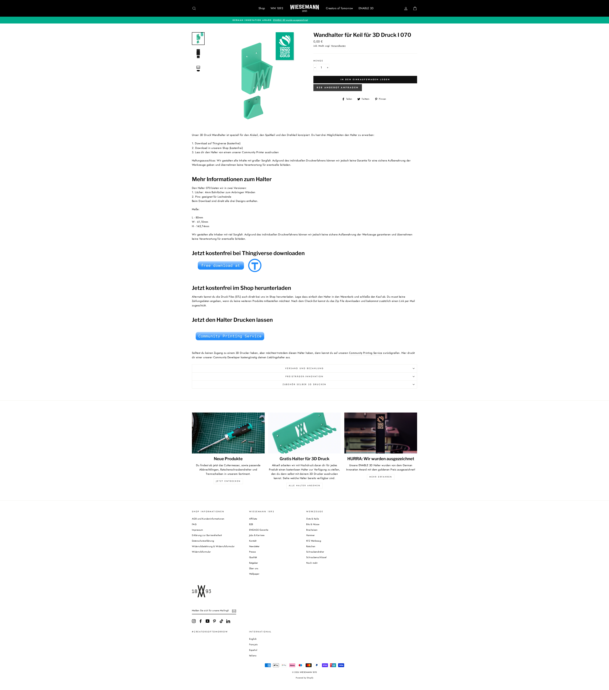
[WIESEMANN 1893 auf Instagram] (194, 621)
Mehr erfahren (380, 476)
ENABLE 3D (366, 8)
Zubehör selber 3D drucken (305, 384)
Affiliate (253, 518)
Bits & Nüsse (312, 524)
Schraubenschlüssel (316, 557)
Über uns (253, 568)
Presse (252, 551)
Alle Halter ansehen (304, 485)
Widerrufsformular (201, 551)
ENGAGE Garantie (258, 529)
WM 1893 (277, 8)
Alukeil (254, 135)
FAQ (194, 524)
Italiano (253, 655)
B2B (251, 524)
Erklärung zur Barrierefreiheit (207, 535)
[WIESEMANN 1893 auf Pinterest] (214, 621)
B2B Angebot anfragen (338, 87)
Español (253, 650)
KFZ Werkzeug (313, 540)
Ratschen (310, 546)
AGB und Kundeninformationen (208, 518)
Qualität (253, 557)
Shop (262, 8)
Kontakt (252, 540)
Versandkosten (338, 45)
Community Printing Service (365, 353)
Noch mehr (312, 562)
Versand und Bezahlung (304, 368)
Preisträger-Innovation (304, 376)
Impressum (197, 529)
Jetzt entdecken (228, 481)
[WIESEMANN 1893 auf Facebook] (201, 621)
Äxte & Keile (312, 518)
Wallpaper (254, 573)
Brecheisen (312, 529)
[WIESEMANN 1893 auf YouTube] (208, 621)
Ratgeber (253, 562)
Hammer (310, 535)
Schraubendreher (315, 551)
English (253, 638)
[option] (304, 20)
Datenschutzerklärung (203, 540)
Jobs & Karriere (257, 535)
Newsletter (254, 546)
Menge (318, 60)
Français (253, 644)
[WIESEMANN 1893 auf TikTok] (221, 621)
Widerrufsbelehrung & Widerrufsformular (213, 546)
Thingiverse (219, 143)
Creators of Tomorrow (339, 8)
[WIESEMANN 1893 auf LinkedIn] (228, 621)
